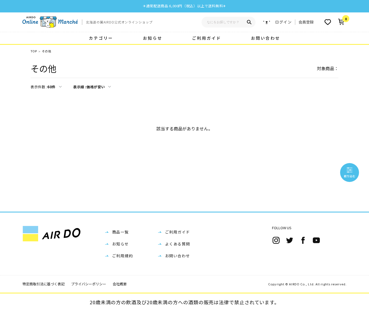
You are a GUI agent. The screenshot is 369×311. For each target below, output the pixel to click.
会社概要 (120, 283)
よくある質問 (177, 243)
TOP (34, 51)
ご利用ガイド (206, 38)
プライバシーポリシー (88, 283)
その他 (46, 51)
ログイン (283, 22)
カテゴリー (101, 38)
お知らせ (152, 38)
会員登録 (306, 22)
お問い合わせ (265, 38)
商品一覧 (120, 232)
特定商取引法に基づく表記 (43, 283)
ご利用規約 (122, 255)
